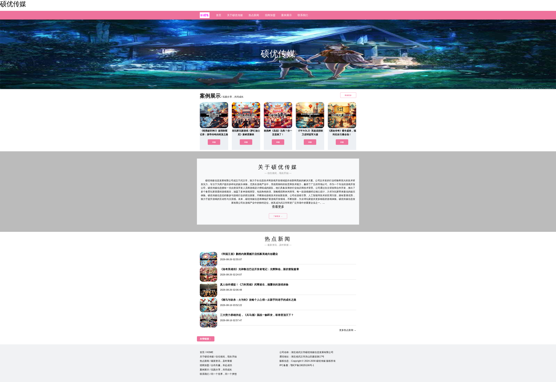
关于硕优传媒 (235, 15)
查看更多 (278, 207)
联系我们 (303, 15)
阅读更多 (348, 95)
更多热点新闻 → (347, 330)
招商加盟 (270, 15)
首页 (218, 15)
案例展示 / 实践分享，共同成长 (216, 369)
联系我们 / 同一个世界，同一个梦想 (218, 374)
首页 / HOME (206, 352)
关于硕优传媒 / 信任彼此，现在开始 (218, 356)
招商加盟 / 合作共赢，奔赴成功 (216, 365)
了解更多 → (278, 216)
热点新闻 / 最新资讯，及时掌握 (216, 361)
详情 (214, 142)
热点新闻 (254, 15)
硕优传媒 (13, 4)
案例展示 (286, 15)
